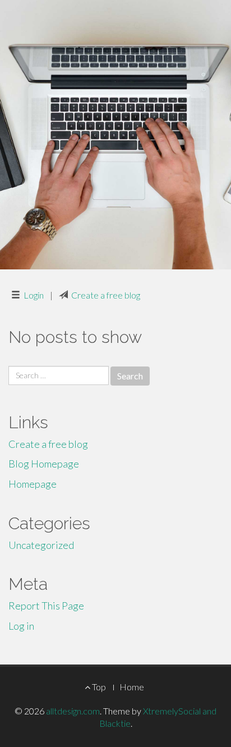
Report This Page (46, 605)
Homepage (32, 484)
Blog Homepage (43, 463)
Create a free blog (105, 295)
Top (98, 686)
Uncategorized (41, 545)
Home (131, 686)
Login (34, 295)
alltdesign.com (73, 710)
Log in (21, 626)
